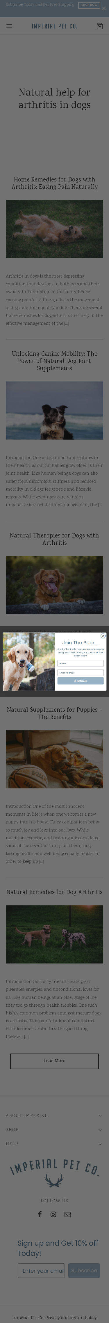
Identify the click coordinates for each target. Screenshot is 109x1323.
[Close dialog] (103, 636)
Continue (80, 680)
